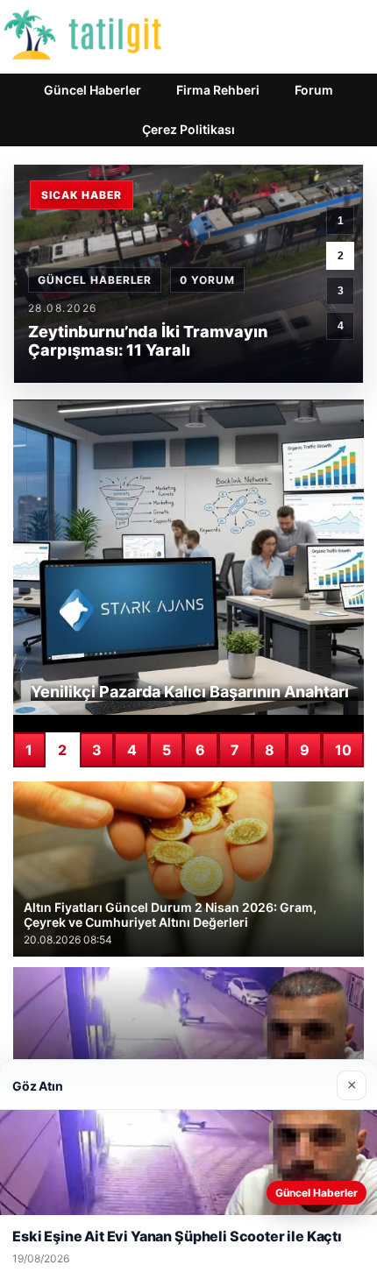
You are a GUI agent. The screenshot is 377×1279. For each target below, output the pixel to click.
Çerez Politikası (188, 129)
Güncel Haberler (92, 89)
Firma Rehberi (218, 89)
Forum (314, 89)
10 (343, 750)
